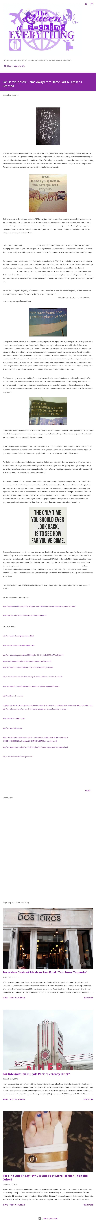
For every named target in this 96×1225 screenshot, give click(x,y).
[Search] (86, 4)
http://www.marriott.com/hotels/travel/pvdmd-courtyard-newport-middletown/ (31, 686)
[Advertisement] (48, 877)
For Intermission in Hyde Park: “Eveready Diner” (36, 1074)
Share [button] (87, 790)
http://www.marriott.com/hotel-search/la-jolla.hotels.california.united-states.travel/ (32, 677)
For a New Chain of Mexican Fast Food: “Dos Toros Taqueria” (45, 972)
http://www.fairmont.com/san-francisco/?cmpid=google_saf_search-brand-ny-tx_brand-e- (35, 709)
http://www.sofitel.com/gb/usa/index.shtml (18, 636)
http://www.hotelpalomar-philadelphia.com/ (19, 645)
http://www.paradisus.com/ (12, 728)
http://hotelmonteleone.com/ (13, 696)
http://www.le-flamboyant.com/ (14, 718)
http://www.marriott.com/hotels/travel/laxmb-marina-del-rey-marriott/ (28, 667)
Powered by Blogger (49, 1218)
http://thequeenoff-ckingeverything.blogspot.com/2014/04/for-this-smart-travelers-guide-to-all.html (39, 606)
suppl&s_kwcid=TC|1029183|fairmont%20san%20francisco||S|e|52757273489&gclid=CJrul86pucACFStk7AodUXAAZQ (47, 705)
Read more (88, 998)
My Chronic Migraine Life (14, 66)
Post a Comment (17, 998)
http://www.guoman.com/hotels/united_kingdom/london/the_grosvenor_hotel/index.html (35, 747)
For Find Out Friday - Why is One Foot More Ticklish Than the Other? (45, 1177)
